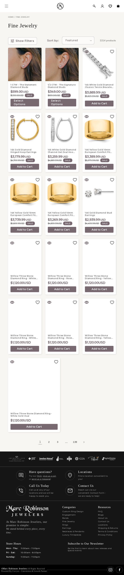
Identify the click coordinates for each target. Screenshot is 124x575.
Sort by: (53, 40)
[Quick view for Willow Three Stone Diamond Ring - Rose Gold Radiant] (49, 302)
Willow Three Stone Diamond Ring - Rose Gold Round (60, 277)
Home (11, 17)
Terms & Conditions (108, 531)
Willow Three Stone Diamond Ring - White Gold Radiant (23, 336)
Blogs (101, 515)
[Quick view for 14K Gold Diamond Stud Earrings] (86, 180)
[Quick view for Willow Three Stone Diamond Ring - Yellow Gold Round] (86, 243)
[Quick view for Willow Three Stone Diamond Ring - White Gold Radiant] (12, 302)
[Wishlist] (110, 6)
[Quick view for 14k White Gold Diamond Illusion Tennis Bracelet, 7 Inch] (86, 51)
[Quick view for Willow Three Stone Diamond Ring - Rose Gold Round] (49, 243)
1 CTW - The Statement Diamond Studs (23, 86)
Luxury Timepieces (71, 535)
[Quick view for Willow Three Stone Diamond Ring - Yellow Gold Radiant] (86, 302)
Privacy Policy (105, 535)
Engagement (69, 515)
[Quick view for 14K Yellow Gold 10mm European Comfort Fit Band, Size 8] (49, 180)
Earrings (66, 528)
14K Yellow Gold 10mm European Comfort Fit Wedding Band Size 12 (23, 214)
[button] (94, 6)
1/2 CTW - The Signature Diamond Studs (62, 86)
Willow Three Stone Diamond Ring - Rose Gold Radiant (60, 336)
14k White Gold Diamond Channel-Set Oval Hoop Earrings (62, 151)
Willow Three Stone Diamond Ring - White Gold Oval (31, 414)
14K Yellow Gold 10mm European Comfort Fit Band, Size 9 (97, 151)
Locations (103, 525)
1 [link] (40, 442)
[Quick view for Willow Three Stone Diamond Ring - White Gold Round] (12, 243)
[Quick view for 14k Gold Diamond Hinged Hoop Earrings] (12, 116)
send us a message (41, 479)
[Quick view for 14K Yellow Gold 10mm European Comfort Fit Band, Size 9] (86, 116)
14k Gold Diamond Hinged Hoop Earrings (23, 151)
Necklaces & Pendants (73, 531)
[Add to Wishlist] (37, 51)
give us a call (49, 476)
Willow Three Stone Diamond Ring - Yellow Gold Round (98, 277)
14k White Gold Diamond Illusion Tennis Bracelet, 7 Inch (99, 86)
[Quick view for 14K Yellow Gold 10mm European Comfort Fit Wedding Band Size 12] (12, 180)
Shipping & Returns (108, 528)
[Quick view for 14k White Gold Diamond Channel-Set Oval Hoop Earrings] (49, 116)
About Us (103, 518)
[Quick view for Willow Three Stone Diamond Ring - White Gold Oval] (12, 362)
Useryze (15, 571)
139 (75, 442)
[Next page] (83, 442)
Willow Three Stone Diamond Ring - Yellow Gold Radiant (98, 336)
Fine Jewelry (68, 521)
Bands (65, 518)
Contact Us (103, 521)
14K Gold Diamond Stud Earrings (98, 214)
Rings (65, 525)
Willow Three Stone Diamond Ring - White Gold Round (23, 277)
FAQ (39, 476)
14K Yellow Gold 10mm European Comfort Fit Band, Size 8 (60, 214)
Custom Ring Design (73, 511)
